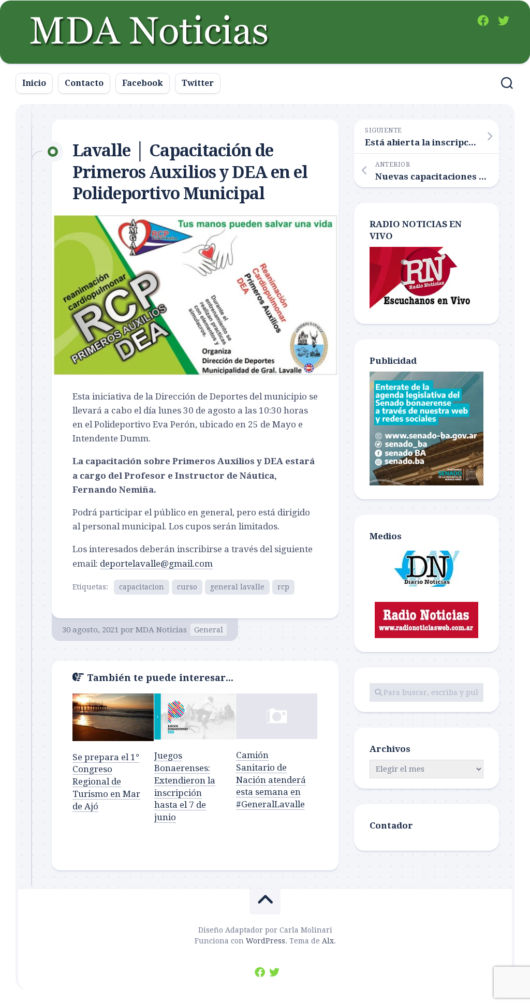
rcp (283, 587)
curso (187, 587)
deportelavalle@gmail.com (156, 563)
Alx (328, 941)
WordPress (265, 941)
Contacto (84, 83)
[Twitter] (503, 20)
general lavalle (237, 587)
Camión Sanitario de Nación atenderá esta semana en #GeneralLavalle (271, 779)
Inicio (34, 83)
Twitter (198, 83)
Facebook (142, 83)
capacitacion (141, 587)
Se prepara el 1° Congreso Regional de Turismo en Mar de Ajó (106, 781)
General (208, 630)
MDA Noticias (161, 629)
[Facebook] (483, 20)
